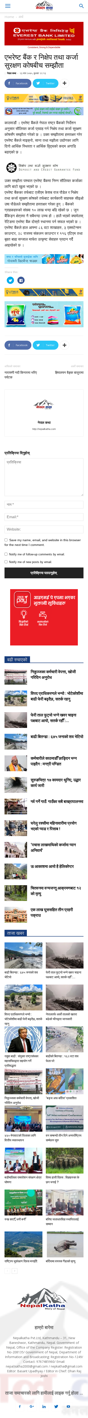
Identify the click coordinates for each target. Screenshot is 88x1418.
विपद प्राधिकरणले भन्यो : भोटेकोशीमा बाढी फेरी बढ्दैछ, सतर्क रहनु (23, 1019)
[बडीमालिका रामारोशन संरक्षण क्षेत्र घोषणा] (23, 1161)
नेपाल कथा (11, 73)
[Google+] (31, 1406)
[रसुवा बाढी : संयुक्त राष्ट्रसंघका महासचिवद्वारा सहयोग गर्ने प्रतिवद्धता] (23, 1039)
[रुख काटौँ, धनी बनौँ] (23, 1202)
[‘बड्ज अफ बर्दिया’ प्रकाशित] (65, 1081)
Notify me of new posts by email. (30, 562)
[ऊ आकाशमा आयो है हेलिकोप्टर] (16, 871)
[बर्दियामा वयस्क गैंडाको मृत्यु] (65, 1244)
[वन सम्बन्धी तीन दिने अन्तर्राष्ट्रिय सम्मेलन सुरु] (65, 1118)
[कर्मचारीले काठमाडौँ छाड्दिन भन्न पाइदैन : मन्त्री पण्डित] (16, 763)
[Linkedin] (44, 1406)
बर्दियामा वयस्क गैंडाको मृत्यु (60, 1261)
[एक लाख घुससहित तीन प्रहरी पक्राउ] (16, 915)
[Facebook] (19, 1406)
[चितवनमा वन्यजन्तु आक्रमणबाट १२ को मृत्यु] (16, 893)
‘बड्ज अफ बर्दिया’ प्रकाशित (61, 1098)
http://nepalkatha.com (44, 429)
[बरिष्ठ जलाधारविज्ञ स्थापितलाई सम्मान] (65, 1202)
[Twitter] (56, 1406)
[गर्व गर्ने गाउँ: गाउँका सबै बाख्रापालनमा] (16, 806)
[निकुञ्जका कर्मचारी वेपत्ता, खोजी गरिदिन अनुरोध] (16, 677)
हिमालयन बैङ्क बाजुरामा (69, 373)
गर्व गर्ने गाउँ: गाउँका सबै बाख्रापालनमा (57, 801)
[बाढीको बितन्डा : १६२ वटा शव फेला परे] (65, 1039)
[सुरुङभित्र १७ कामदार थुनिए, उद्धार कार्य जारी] (16, 785)
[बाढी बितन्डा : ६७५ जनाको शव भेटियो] (16, 742)
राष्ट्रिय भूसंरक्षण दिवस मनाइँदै (21, 1261)
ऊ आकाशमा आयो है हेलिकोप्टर (52, 866)
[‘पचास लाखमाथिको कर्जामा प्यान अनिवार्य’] (16, 850)
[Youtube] (68, 1406)
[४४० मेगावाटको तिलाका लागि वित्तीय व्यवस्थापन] (23, 1118)
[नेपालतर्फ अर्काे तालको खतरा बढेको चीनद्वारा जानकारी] (65, 997)
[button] (81, 6)
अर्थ (21, 16)
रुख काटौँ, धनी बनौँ (15, 1219)
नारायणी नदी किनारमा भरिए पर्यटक (21, 375)
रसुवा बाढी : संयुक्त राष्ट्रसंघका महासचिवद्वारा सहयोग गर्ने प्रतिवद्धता (21, 1060)
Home (9, 16)
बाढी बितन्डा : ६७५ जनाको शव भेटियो (57, 736)
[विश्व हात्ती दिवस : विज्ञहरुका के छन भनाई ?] (65, 1161)
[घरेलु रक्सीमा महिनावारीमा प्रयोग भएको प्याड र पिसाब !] (16, 828)
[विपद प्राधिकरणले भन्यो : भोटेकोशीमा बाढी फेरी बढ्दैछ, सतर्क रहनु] (16, 698)
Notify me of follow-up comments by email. (37, 554)
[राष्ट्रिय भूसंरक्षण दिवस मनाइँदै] (23, 1244)
